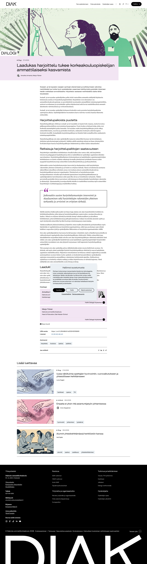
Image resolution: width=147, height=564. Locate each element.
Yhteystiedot (9, 482)
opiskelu (68, 343)
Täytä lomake (9, 513)
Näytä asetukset (86, 290)
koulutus (53, 343)
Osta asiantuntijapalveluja (60, 499)
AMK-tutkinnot (57, 475)
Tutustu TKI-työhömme (105, 475)
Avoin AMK (55, 482)
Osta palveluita (95, 4)
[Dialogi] (8, 53)
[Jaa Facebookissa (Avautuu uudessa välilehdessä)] (99, 350)
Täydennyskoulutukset (59, 485)
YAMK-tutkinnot (57, 479)
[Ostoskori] (120, 4)
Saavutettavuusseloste (64, 531)
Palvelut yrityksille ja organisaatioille (64, 495)
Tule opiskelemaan (82, 4)
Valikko (135, 4)
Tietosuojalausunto (78, 294)
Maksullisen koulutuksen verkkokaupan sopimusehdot (101, 531)
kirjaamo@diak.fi (11, 507)
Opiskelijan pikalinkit (104, 499)
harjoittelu (44, 343)
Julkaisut (101, 482)
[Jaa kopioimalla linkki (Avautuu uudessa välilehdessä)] (106, 350)
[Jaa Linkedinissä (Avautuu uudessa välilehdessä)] (101, 350)
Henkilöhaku (9, 487)
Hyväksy (59, 290)
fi (126, 4)
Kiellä (72, 290)
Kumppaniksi (56, 502)
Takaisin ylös (133, 531)
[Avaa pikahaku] (123, 4)
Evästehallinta (66, 294)
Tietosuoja (51, 531)
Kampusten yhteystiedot (13, 484)
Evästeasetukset (40, 531)
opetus (61, 343)
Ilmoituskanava (78, 531)
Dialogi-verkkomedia (104, 485)
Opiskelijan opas (107, 4)
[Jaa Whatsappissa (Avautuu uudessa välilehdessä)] (104, 350)
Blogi (20, 60)
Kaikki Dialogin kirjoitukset (93, 303)
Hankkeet (101, 479)
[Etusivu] (11, 4)
